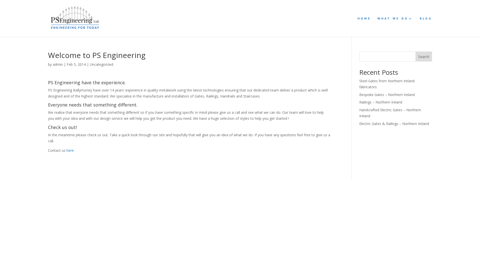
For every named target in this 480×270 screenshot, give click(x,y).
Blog (426, 18)
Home (364, 18)
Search (423, 56)
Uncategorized (101, 64)
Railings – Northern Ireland (380, 102)
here (70, 150)
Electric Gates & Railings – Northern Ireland (394, 123)
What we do (393, 18)
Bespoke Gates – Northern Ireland (387, 94)
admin (58, 64)
